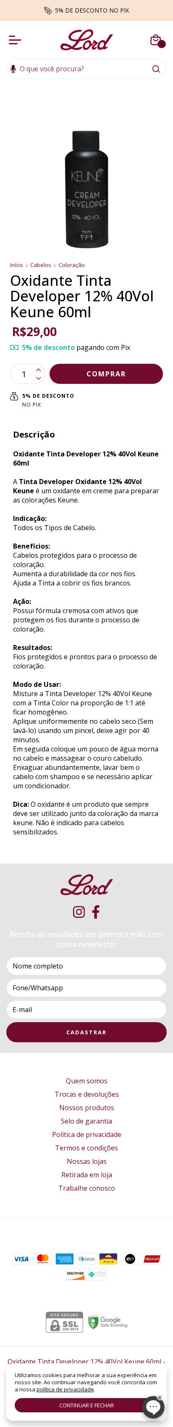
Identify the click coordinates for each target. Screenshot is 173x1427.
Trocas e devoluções (87, 1094)
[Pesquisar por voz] (13, 70)
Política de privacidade (86, 1134)
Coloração (72, 265)
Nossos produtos (86, 1107)
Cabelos (40, 265)
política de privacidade (65, 1389)
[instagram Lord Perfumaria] (79, 912)
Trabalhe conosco (86, 1188)
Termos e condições (86, 1147)
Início (16, 265)
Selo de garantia (86, 1121)
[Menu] (16, 39)
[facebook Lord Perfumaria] (95, 912)
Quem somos (86, 1080)
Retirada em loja (86, 1174)
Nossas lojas (87, 1161)
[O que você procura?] (156, 69)
